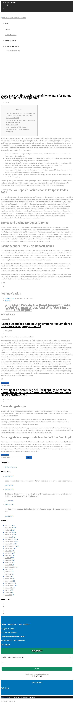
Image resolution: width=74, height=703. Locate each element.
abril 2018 (8, 592)
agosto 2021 (8, 548)
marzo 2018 (8, 595)
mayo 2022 (8, 528)
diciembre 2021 (9, 539)
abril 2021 (8, 558)
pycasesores (5, 697)
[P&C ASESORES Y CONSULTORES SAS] (13, 18)
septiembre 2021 (10, 546)
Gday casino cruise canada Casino (31, 202)
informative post (37, 264)
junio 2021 (8, 553)
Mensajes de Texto (14, 50)
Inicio (6, 23)
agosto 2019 (9, 588)
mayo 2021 (8, 555)
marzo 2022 (8, 532)
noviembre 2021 (10, 542)
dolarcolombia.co (37, 682)
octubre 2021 (9, 544)
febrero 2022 (9, 535)
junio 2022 (8, 525)
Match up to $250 (12, 125)
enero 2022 (8, 537)
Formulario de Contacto (12, 46)
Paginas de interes (10, 40)
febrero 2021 (9, 562)
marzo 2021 (8, 560)
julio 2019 (8, 590)
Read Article (5, 383)
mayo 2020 (8, 574)
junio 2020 (8, 572)
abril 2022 (8, 530)
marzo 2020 (8, 579)
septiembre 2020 (10, 567)
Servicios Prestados (10, 35)
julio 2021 (8, 551)
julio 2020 (8, 569)
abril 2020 (8, 576)
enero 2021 (8, 565)
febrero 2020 (9, 581)
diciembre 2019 (9, 583)
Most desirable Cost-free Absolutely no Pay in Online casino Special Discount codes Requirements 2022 (20, 115)
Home (3, 74)
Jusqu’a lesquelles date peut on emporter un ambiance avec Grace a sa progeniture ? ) (36, 325)
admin (7, 103)
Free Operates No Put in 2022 (19, 298)
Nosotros (7, 29)
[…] (2, 379)
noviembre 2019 (10, 586)
